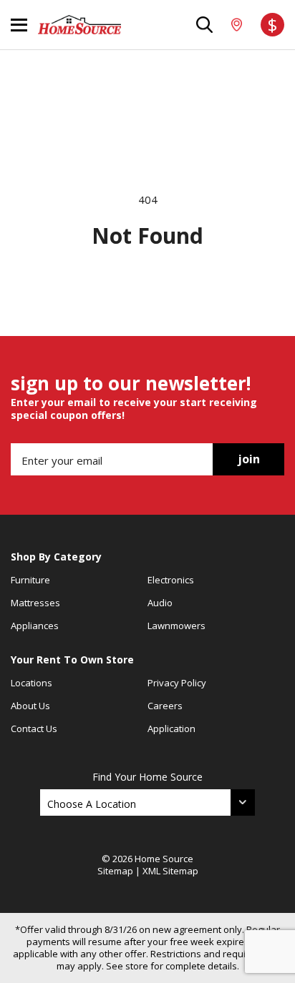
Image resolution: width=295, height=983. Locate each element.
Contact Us (34, 728)
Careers (165, 705)
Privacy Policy (177, 682)
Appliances (35, 625)
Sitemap (115, 870)
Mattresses (35, 602)
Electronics (171, 579)
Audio (160, 602)
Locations (31, 682)
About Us (30, 705)
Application (171, 728)
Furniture (30, 579)
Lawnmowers (176, 625)
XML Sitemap (170, 870)
